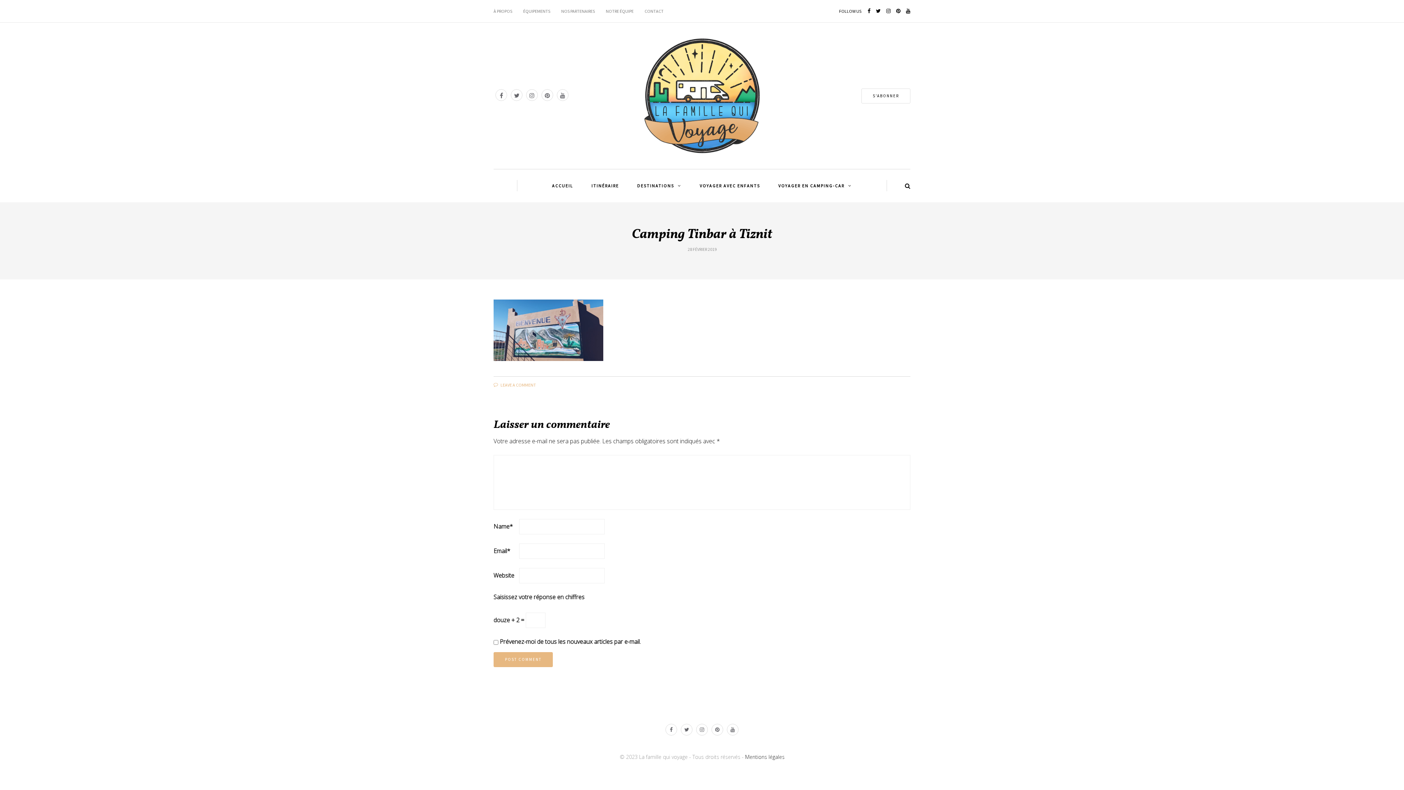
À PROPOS (503, 11)
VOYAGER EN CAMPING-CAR (811, 185)
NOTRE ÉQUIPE (620, 11)
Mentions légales (765, 756)
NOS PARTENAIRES (578, 11)
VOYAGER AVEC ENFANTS (730, 185)
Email (502, 551)
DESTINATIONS (655, 185)
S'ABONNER (886, 95)
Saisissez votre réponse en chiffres (539, 597)
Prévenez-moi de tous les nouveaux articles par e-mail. (570, 641)
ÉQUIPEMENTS (536, 11)
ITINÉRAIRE (605, 185)
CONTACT (654, 11)
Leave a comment (518, 385)
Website (504, 575)
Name (503, 526)
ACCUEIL (562, 185)
